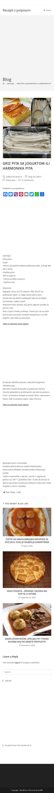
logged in (18, 662)
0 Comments (28, 180)
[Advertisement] (27, 48)
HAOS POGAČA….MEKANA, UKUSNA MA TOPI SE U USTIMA (27, 592)
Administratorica (14, 176)
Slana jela (10, 180)
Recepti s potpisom (16, 10)
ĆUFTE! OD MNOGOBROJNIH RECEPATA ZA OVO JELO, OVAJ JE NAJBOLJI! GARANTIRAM (27, 541)
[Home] (3, 83)
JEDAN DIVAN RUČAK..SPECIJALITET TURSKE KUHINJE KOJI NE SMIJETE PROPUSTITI (27, 640)
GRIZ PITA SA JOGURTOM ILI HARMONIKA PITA (35, 83)
